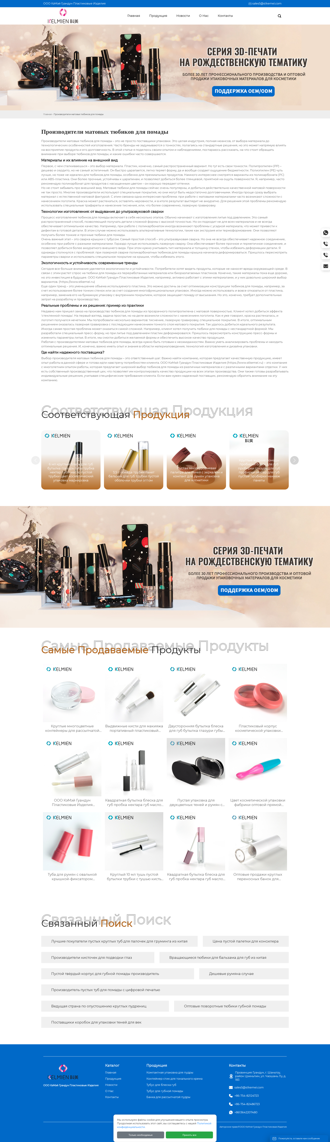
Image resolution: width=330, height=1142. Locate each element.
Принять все (189, 1135)
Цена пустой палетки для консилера (246, 941)
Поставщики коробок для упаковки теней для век (96, 1022)
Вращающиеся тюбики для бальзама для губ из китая (217, 958)
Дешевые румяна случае (231, 974)
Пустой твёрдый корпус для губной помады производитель (105, 974)
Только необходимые (141, 1135)
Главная (47, 114)
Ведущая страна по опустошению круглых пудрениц (98, 1006)
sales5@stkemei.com (267, 3)
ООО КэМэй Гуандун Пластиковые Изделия (74, 3)
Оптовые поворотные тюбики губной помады (225, 1006)
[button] (294, 460)
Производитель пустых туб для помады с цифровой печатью (105, 990)
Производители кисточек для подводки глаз (91, 958)
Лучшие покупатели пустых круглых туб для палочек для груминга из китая (119, 941)
